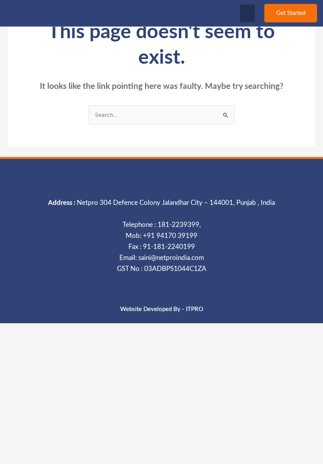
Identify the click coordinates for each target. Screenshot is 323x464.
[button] (247, 13)
